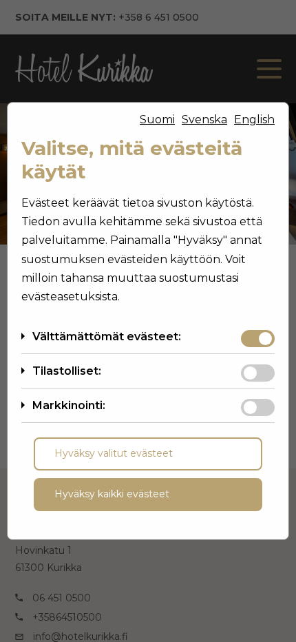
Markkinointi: (68, 405)
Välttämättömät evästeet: (106, 336)
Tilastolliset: (66, 370)
